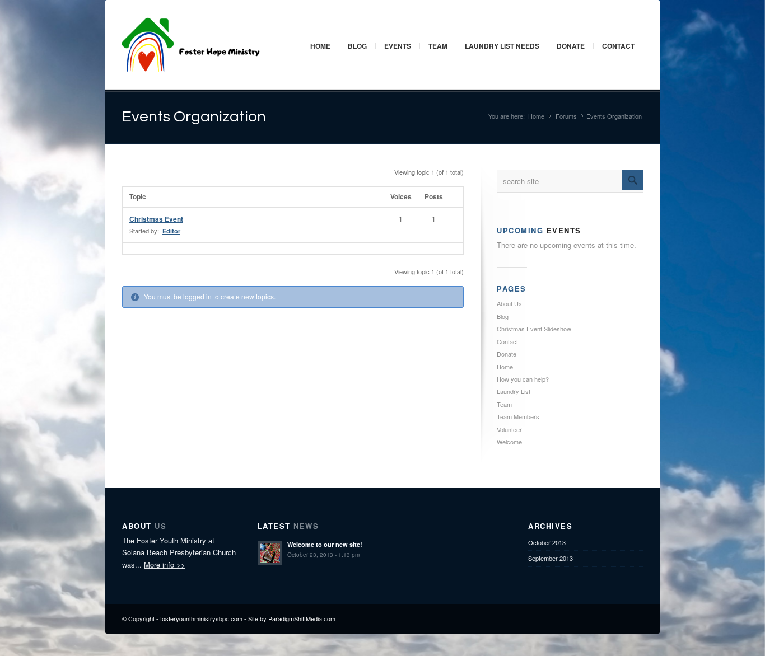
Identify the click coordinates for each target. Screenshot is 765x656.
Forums (566, 116)
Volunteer (509, 429)
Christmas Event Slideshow (534, 328)
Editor (171, 231)
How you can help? (523, 378)
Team (437, 46)
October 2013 (547, 542)
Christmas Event (156, 219)
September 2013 (550, 558)
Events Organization (194, 117)
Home (320, 46)
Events (397, 46)
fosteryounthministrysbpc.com (201, 618)
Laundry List (513, 391)
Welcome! (510, 441)
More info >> (164, 564)
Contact (618, 46)
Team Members (518, 416)
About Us (509, 303)
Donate (571, 46)
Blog (357, 46)
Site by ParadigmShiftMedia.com (291, 618)
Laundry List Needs (502, 46)
